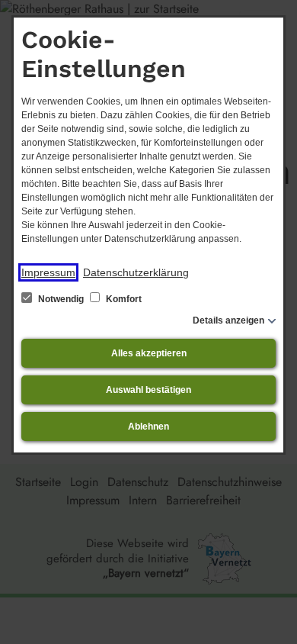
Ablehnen (148, 426)
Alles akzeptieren (149, 353)
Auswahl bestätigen (148, 390)
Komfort (123, 299)
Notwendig (61, 299)
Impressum (48, 272)
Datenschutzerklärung (136, 272)
